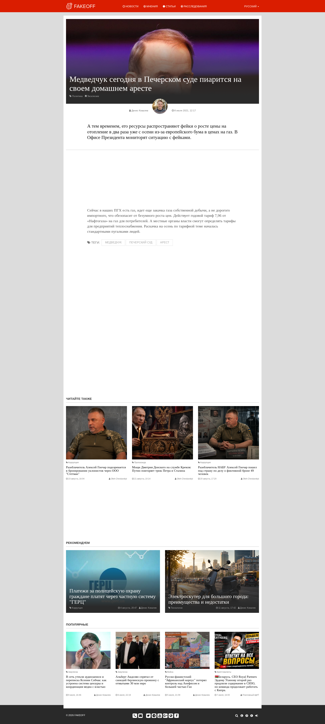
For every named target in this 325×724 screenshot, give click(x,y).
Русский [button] (250, 6)
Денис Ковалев (140, 110)
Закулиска (73, 672)
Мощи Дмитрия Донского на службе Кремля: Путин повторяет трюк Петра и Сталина (161, 469)
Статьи (170, 6)
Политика (77, 96)
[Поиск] (236, 715)
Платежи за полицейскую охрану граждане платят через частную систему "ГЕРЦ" (112, 596)
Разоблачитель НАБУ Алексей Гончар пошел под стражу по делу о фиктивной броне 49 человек (227, 471)
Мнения (152, 6)
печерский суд (140, 242)
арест (164, 242)
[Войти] (256, 715)
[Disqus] (162, 349)
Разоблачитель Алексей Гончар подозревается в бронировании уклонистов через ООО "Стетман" (96, 471)
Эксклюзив (93, 96)
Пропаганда (140, 462)
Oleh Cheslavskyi (119, 479)
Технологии (176, 608)
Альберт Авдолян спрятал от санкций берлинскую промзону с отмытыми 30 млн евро (137, 680)
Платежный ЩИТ (251, 695)
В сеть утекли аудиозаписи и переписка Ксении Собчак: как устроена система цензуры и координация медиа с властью (86, 681)
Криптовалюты (224, 672)
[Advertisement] (162, 179)
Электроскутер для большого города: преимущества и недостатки (208, 599)
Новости (131, 6)
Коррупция (73, 462)
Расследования (195, 6)
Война (170, 672)
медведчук (113, 242)
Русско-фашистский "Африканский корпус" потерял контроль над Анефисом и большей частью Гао (186, 681)
